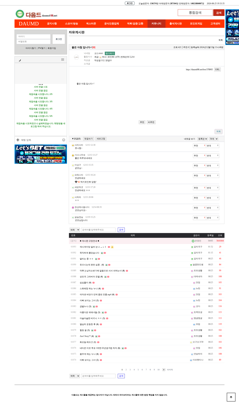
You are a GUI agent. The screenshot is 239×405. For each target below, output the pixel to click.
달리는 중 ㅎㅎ (86, 259)
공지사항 (52, 23)
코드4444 (98, 53)
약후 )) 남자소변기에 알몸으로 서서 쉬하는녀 (101, 270)
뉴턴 (198, 288)
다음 (163, 369)
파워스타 (79, 175)
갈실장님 (79, 217)
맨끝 (170, 369)
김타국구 (198, 246)
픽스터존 (91, 23)
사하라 (78, 197)
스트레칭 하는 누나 (89, 288)
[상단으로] (231, 397)
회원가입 (52, 48)
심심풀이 (84, 282)
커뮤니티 (156, 23)
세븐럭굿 (79, 187)
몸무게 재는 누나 (88, 354)
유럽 (198, 324)
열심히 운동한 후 (88, 324)
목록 (221, 40)
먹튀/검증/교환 (135, 23)
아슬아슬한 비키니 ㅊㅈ (91, 318)
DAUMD (29, 23)
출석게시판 (176, 23)
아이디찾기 (31, 48)
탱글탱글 (198, 318)
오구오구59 (198, 342)
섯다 (198, 306)
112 (102, 60)
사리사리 (79, 145)
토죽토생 (198, 312)
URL (217, 69)
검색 (121, 230)
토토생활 (198, 270)
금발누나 (84, 306)
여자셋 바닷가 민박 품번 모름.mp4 (95, 294)
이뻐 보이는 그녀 (88, 300)
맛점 (198, 282)
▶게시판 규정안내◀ (89, 241)
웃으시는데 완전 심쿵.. (90, 265)
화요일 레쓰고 (86, 342)
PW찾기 (41, 48)
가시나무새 (80, 155)
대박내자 (198, 276)
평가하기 (110, 53)
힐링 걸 (83, 330)
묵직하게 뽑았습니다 (89, 253)
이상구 (78, 165)
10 (158, 370)
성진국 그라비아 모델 (90, 276)
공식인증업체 (111, 23)
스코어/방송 (71, 23)
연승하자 (198, 354)
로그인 (130, 3)
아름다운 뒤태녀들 (88, 312)
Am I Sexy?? (85, 336)
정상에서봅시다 (82, 207)
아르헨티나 (198, 360)
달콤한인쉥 (198, 264)
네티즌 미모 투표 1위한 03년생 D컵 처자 (98, 348)
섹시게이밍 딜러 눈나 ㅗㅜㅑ (93, 247)
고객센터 (215, 23)
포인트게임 (196, 23)
